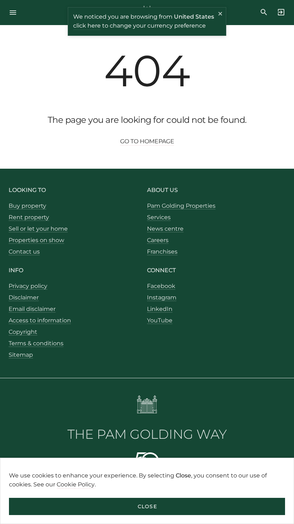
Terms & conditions (36, 343)
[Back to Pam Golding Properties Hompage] (147, 405)
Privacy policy (28, 286)
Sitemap (21, 354)
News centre (165, 228)
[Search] (263, 12)
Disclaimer (24, 297)
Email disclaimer (32, 309)
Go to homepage (147, 141)
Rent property (29, 217)
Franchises (162, 251)
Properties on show (36, 240)
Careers (158, 240)
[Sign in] (278, 12)
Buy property (27, 205)
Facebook (161, 286)
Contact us (24, 251)
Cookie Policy (76, 484)
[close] (220, 14)
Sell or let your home (38, 228)
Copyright (23, 331)
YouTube (159, 320)
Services (159, 217)
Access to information (40, 320)
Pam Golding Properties (181, 205)
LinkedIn (159, 309)
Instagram (161, 297)
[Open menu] (15, 13)
